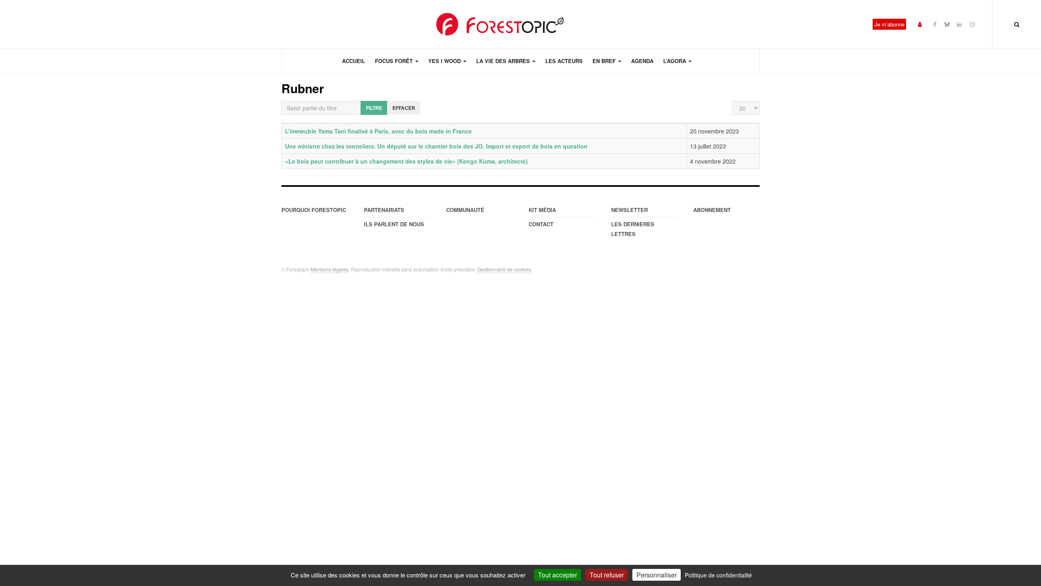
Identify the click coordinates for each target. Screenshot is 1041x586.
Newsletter (629, 210)
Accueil (353, 61)
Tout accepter (557, 574)
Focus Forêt (394, 61)
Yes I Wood (445, 61)
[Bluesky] (947, 23)
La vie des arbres (503, 61)
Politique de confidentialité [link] (718, 575)
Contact (541, 224)
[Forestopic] (500, 24)
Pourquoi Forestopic (313, 210)
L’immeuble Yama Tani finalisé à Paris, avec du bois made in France (378, 131)
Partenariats (384, 210)
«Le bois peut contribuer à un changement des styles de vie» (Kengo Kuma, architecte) (406, 161)
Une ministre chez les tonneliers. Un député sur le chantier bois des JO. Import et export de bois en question (436, 146)
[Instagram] (972, 23)
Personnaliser (656, 574)
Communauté (465, 210)
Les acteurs (564, 61)
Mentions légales (329, 269)
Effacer (403, 108)
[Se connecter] (919, 23)
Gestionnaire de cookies (504, 269)
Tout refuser (607, 574)
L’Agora (675, 61)
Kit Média (542, 210)
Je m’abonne (889, 24)
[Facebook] (935, 23)
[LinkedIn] (959, 23)
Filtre (374, 108)
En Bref (604, 61)
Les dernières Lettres (632, 229)
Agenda (642, 61)
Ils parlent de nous (394, 224)
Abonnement (712, 210)
